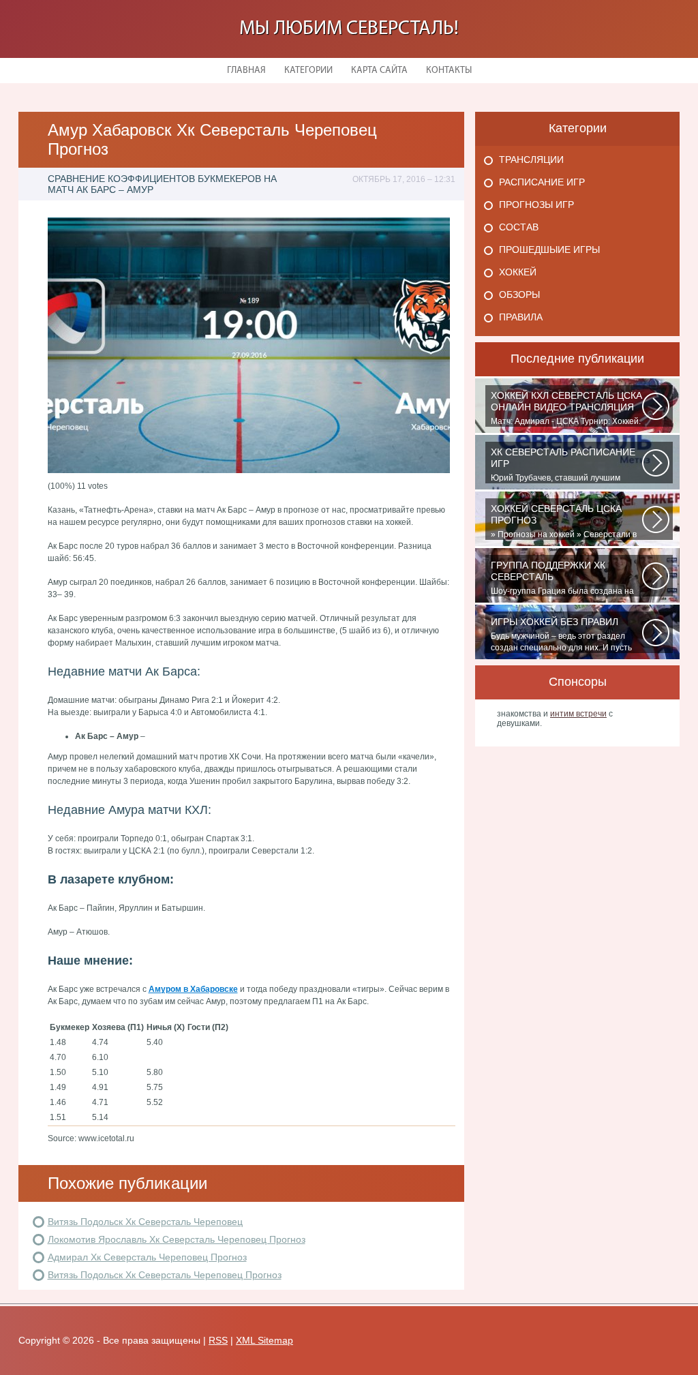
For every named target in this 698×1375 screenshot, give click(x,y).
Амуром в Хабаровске (193, 989)
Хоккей (517, 272)
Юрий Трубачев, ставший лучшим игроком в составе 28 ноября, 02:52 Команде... (563, 465)
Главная (246, 70)
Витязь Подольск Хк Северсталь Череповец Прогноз (165, 1274)
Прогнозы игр (536, 204)
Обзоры (519, 294)
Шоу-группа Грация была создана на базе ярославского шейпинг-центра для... (562, 578)
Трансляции (531, 159)
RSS (218, 1340)
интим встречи (578, 714)
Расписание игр (542, 182)
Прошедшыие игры (549, 249)
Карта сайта (379, 70)
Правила (521, 317)
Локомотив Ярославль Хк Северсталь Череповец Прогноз (176, 1239)
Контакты (449, 70)
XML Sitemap (264, 1340)
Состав (518, 227)
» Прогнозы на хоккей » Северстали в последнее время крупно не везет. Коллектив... (564, 521)
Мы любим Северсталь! (349, 29)
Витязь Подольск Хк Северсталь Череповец (145, 1221)
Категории (308, 70)
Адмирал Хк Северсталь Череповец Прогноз (147, 1257)
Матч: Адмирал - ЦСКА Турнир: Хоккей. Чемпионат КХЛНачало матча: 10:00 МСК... (566, 408)
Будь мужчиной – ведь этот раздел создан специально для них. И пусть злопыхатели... (561, 634)
